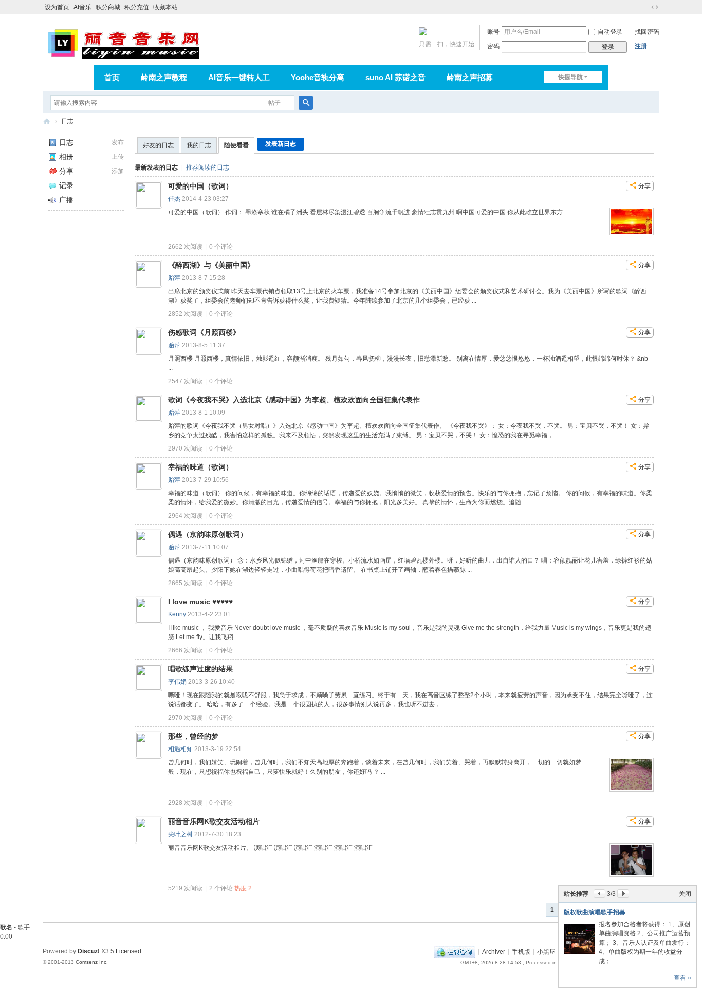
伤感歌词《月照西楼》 (204, 332)
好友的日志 (158, 145)
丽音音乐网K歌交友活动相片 (214, 821)
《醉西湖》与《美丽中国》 (211, 265)
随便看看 (236, 145)
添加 (118, 171)
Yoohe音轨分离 (317, 77)
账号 (493, 31)
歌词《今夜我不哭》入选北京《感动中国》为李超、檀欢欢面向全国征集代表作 (294, 400)
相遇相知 (180, 749)
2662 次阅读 (185, 246)
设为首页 (57, 7)
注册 (641, 46)
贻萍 (174, 278)
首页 (112, 77)
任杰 (174, 198)
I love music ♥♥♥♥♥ (200, 601)
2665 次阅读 (185, 583)
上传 (118, 156)
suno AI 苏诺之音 (395, 77)
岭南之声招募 (470, 77)
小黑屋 (546, 951)
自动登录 (610, 31)
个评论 (221, 246)
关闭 (685, 893)
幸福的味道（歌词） (200, 467)
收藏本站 (165, 7)
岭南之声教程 (164, 77)
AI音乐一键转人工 (239, 77)
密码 (493, 46)
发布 (118, 142)
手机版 (521, 951)
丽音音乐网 (47, 121)
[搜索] (306, 103)
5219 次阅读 (185, 888)
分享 (66, 171)
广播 (66, 200)
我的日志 (199, 145)
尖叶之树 (180, 834)
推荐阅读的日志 (207, 167)
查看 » (682, 977)
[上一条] (599, 893)
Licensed (128, 951)
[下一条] (623, 893)
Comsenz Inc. (92, 962)
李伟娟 (177, 681)
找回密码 (647, 31)
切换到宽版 (654, 7)
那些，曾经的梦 (193, 736)
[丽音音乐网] (123, 42)
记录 (66, 185)
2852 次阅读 (185, 313)
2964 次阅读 (185, 515)
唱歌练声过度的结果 (200, 669)
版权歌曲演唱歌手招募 (594, 912)
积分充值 (136, 7)
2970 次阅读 (185, 448)
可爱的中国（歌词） (200, 186)
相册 (66, 157)
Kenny (177, 614)
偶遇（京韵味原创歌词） (207, 534)
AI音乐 (82, 7)
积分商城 (108, 7)
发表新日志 (280, 143)
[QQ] (454, 951)
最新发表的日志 (156, 167)
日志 (67, 121)
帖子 (274, 102)
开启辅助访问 (645, 7)
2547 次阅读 (185, 381)
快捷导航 (570, 77)
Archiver (493, 951)
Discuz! (89, 951)
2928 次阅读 (185, 803)
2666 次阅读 (185, 650)
